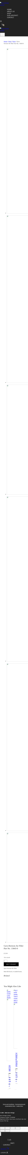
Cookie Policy (19, 1106)
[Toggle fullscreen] (7, 1128)
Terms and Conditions (8, 1104)
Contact (10, 17)
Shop (9, 13)
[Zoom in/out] (2, 1128)
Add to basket (11, 964)
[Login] (14, 22)
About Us (11, 11)
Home (9, 9)
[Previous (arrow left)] (2, 1131)
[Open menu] (2, 34)
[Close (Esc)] (17, 1128)
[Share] (12, 1128)
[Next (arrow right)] (7, 1131)
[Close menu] (0, 1134)
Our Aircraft (12, 15)
